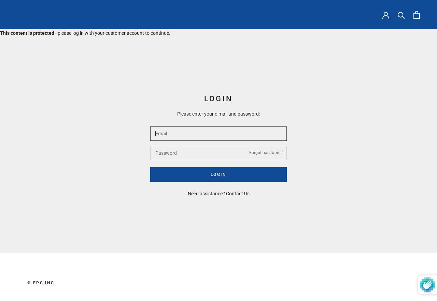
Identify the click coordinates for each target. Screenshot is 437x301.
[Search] (401, 14)
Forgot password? (266, 152)
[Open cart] (416, 15)
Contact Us (238, 193)
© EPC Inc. (41, 283)
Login (218, 174)
